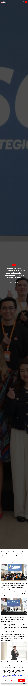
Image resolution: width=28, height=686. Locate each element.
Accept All (21, 680)
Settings (6, 680)
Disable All (13, 680)
